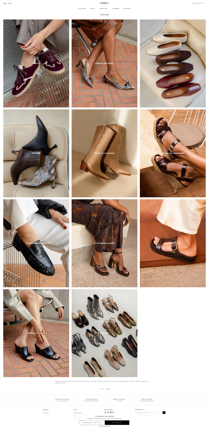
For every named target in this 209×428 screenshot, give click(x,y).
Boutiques (127, 8)
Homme (10, 3)
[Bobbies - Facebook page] (110, 412)
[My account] (194, 3)
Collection (82, 8)
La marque (115, 8)
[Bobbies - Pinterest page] (113, 412)
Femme (5, 3)
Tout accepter (117, 422)
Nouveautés (104, 8)
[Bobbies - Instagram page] (105, 412)
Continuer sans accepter (104, 426)
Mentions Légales (78, 412)
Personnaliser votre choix (92, 422)
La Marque (45, 412)
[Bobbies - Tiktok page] (108, 412)
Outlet (92, 8)
